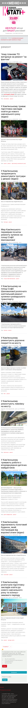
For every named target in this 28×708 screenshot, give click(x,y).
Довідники (14, 672)
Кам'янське (6, 452)
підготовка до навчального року (19, 163)
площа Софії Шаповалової (9, 278)
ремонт (11, 98)
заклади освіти (11, 640)
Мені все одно (8, 663)
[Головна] (14, 11)
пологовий (6, 574)
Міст (5, 393)
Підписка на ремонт (2, 649)
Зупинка (5, 330)
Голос (4, 666)
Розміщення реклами (5, 690)
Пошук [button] (5, 679)
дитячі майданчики (8, 514)
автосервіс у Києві (9, 94)
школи (5, 163)
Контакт (2, 687)
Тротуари (6, 222)
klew (13, 698)
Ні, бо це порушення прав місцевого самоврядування (14, 661)
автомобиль (6, 98)
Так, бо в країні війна (10, 659)
